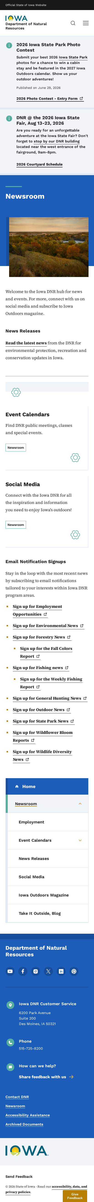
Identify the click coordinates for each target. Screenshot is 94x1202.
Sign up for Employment (37, 610)
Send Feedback (19, 1176)
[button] (75, 1196)
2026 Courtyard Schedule (39, 164)
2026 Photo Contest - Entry (47, 98)
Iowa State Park (73, 57)
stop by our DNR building (57, 141)
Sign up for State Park (40, 721)
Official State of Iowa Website (25, 5)
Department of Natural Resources (26, 26)
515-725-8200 (31, 1048)
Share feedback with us (42, 1076)
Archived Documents (24, 1124)
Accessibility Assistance (27, 1115)
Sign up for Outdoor (39, 709)
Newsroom (15, 1106)
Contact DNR (17, 1097)
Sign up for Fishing (38, 667)
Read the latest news (26, 343)
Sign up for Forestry (39, 637)
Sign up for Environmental (45, 625)
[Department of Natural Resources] (16, 18)
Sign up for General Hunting (47, 698)
